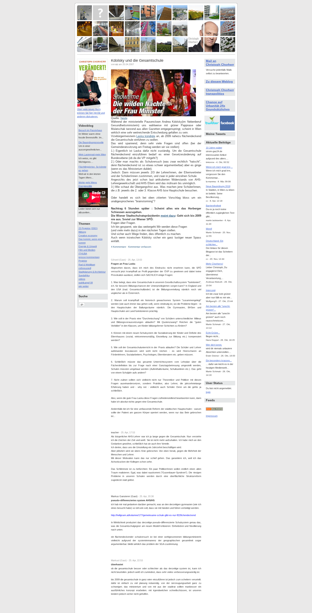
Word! (209, 228)
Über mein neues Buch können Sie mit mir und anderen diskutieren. (91, 113)
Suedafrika (84, 275)
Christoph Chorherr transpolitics (220, 91)
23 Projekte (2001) (88, 228)
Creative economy (88, 235)
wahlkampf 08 (86, 282)
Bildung (82, 232)
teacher (115, 432)
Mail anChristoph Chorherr (220, 62)
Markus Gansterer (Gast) (124, 496)
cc (116, 64)
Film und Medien (87, 250)
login (208, 392)
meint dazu (168, 215)
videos (82, 279)
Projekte (83, 261)
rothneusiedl (85, 268)
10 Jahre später (214, 147)
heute (124, 118)
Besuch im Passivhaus (90, 130)
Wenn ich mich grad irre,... (219, 167)
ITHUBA (83, 253)
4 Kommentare (118, 246)
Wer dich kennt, (214, 345)
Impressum (212, 416)
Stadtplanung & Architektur (92, 272)
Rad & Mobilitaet (87, 264)
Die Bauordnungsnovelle (91, 142)
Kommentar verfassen (139, 246)
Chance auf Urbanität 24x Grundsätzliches (218, 105)
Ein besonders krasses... (219, 360)
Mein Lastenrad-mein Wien (92, 154)
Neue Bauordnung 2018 (218, 186)
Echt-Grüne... (213, 332)
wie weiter (84, 286)
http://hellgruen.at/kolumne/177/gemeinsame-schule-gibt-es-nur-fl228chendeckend (153, 515)
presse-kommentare (89, 257)
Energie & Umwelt (88, 246)
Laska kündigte (145, 136)
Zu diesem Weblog (219, 81)
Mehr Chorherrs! (214, 263)
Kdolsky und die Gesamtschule (137, 60)
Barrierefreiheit (213, 205)
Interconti (210, 290)
